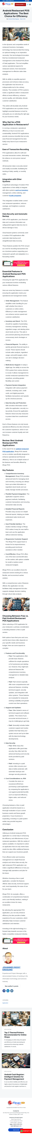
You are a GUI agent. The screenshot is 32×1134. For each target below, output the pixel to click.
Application (5, 1003)
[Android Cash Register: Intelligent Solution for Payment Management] (16, 1060)
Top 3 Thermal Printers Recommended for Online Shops (15, 1034)
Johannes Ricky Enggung (13, 19)
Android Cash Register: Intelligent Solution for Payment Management (14, 1076)
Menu (30, 4)
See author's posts (11, 986)
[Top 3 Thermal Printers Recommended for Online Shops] (16, 1018)
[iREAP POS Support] (26, 1132)
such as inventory (21, 190)
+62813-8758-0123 (17, 1124)
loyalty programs (15, 195)
